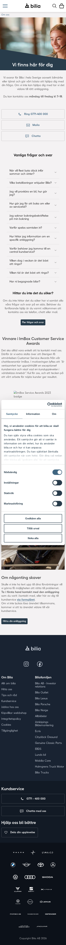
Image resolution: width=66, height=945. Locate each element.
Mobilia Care (43, 760)
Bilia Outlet (41, 692)
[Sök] (54, 6)
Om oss (5, 15)
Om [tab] (54, 413)
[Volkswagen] (15, 877)
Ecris (38, 731)
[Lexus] (45, 902)
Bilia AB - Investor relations (45, 685)
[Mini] (26, 865)
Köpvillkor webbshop (14, 712)
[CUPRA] (17, 889)
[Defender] (50, 914)
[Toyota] (41, 865)
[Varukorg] (61, 6)
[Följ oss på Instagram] (26, 664)
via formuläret (26, 599)
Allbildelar (41, 716)
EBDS (38, 748)
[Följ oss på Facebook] (40, 664)
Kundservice (8, 701)
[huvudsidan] (33, 648)
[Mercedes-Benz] (53, 865)
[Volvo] (18, 852)
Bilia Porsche (42, 704)
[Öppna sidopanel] (5, 6)
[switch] (57, 482)
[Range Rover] (33, 914)
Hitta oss (6, 689)
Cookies (6, 724)
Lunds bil (40, 754)
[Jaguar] (41, 926)
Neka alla (33, 538)
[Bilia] (32, 6)
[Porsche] (15, 914)
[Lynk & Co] (47, 852)
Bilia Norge (41, 710)
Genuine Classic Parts (48, 743)
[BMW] (13, 865)
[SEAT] (31, 889)
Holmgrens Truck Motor (49, 766)
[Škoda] (47, 877)
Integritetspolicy (11, 718)
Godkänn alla (33, 518)
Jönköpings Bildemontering (44, 724)
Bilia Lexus (41, 698)
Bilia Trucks (42, 772)
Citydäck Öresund (46, 737)
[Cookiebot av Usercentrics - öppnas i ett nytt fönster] (47, 404)
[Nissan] (30, 902)
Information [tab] (33, 413)
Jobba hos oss (10, 707)
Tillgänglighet (9, 730)
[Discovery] (24, 926)
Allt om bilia (8, 683)
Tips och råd (9, 695)
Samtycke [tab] (12, 413)
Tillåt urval (33, 528)
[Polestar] (33, 852)
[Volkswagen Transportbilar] (17, 902)
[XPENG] (46, 889)
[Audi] (30, 877)
